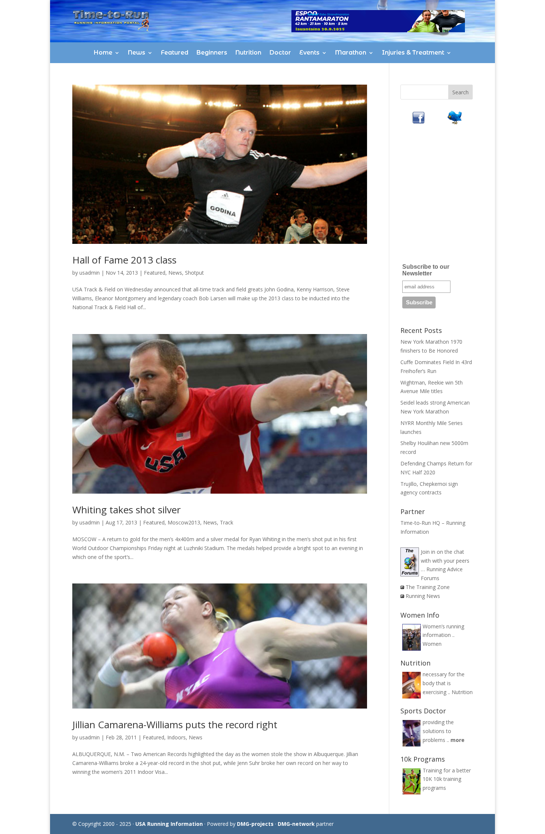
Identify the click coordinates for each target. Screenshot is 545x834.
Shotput (194, 272)
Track (226, 522)
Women (432, 643)
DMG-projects (255, 823)
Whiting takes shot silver (126, 509)
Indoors (176, 737)
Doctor (280, 52)
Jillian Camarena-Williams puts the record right (174, 724)
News (136, 52)
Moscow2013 (184, 522)
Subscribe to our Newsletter (425, 270)
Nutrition (248, 52)
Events (309, 52)
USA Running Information (169, 823)
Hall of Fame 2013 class (124, 259)
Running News (423, 595)
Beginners (211, 52)
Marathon (350, 52)
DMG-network (296, 823)
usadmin (89, 272)
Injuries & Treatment (413, 52)
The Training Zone (428, 587)
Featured (174, 52)
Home (103, 52)
